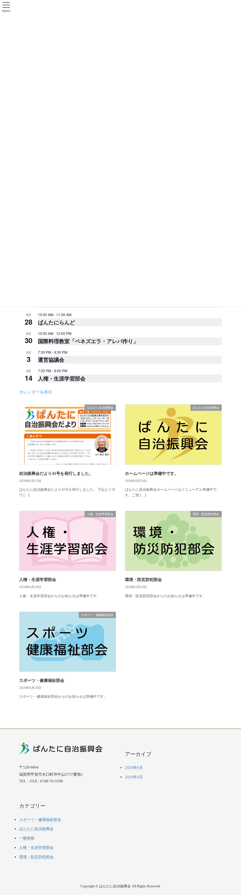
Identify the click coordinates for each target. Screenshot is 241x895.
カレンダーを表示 (35, 392)
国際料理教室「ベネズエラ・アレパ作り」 (88, 341)
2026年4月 (134, 777)
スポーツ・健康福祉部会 (41, 680)
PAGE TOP (230, 863)
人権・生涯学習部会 (62, 378)
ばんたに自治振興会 (36, 828)
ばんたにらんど (56, 322)
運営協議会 (51, 359)
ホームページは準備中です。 (151, 473)
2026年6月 (134, 767)
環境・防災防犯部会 (143, 579)
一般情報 (26, 838)
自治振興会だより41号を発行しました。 (56, 473)
